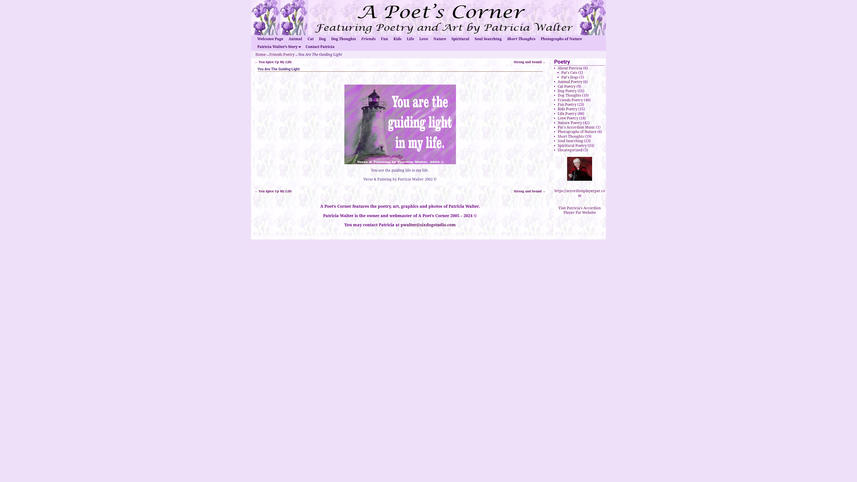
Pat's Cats (569, 73)
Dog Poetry (567, 91)
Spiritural (460, 39)
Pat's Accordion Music (576, 127)
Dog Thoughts (343, 39)
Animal (295, 39)
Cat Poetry (567, 86)
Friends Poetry (282, 54)
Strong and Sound (530, 62)
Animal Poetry (570, 82)
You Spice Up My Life (273, 62)
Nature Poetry (570, 123)
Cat (311, 39)
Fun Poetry (567, 104)
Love (423, 39)
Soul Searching (488, 39)
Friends (368, 39)
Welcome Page (270, 39)
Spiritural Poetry (572, 145)
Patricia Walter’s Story (277, 47)
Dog (322, 39)
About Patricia (570, 68)
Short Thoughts (521, 39)
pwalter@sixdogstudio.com (428, 224)
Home (261, 54)
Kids (397, 39)
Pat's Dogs (569, 77)
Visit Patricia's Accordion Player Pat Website (579, 210)
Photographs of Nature (561, 39)
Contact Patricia (320, 47)
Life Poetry (567, 114)
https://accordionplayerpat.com (579, 193)
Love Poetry (568, 118)
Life (410, 39)
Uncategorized (570, 150)
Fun (384, 39)
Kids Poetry (567, 109)
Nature (439, 39)
